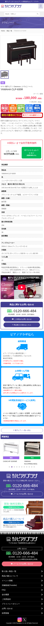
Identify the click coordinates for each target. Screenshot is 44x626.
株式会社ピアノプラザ (22, 476)
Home (3, 31)
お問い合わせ (7, 608)
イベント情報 (7, 581)
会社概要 (5, 595)
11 (34, 467)
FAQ (3, 590)
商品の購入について (10, 576)
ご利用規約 (6, 599)
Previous (3, 452)
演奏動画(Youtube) (9, 585)
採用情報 (5, 613)
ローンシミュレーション (31, 152)
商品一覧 (9, 31)
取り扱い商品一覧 (9, 571)
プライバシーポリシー (11, 604)
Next (40, 452)
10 (31, 467)
